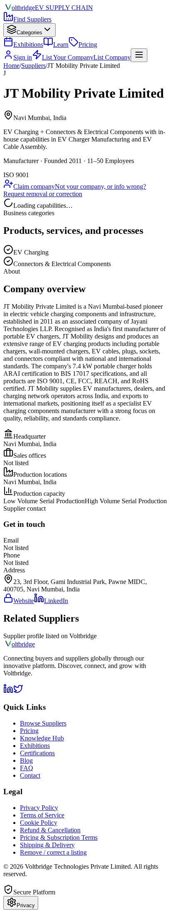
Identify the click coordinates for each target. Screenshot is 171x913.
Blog (26, 760)
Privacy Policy (39, 807)
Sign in (22, 57)
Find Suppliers (32, 19)
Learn (60, 44)
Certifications (37, 753)
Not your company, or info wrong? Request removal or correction (74, 190)
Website (23, 600)
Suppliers (33, 65)
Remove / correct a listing (53, 852)
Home (11, 65)
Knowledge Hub (42, 738)
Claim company (34, 186)
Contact (30, 775)
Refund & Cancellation (50, 830)
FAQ (26, 767)
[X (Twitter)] (18, 691)
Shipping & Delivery (47, 844)
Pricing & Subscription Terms (59, 837)
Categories (29, 32)
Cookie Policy (38, 822)
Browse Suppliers (43, 723)
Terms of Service (42, 815)
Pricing (87, 44)
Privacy (26, 905)
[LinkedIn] (8, 691)
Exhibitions (28, 44)
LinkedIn (56, 600)
